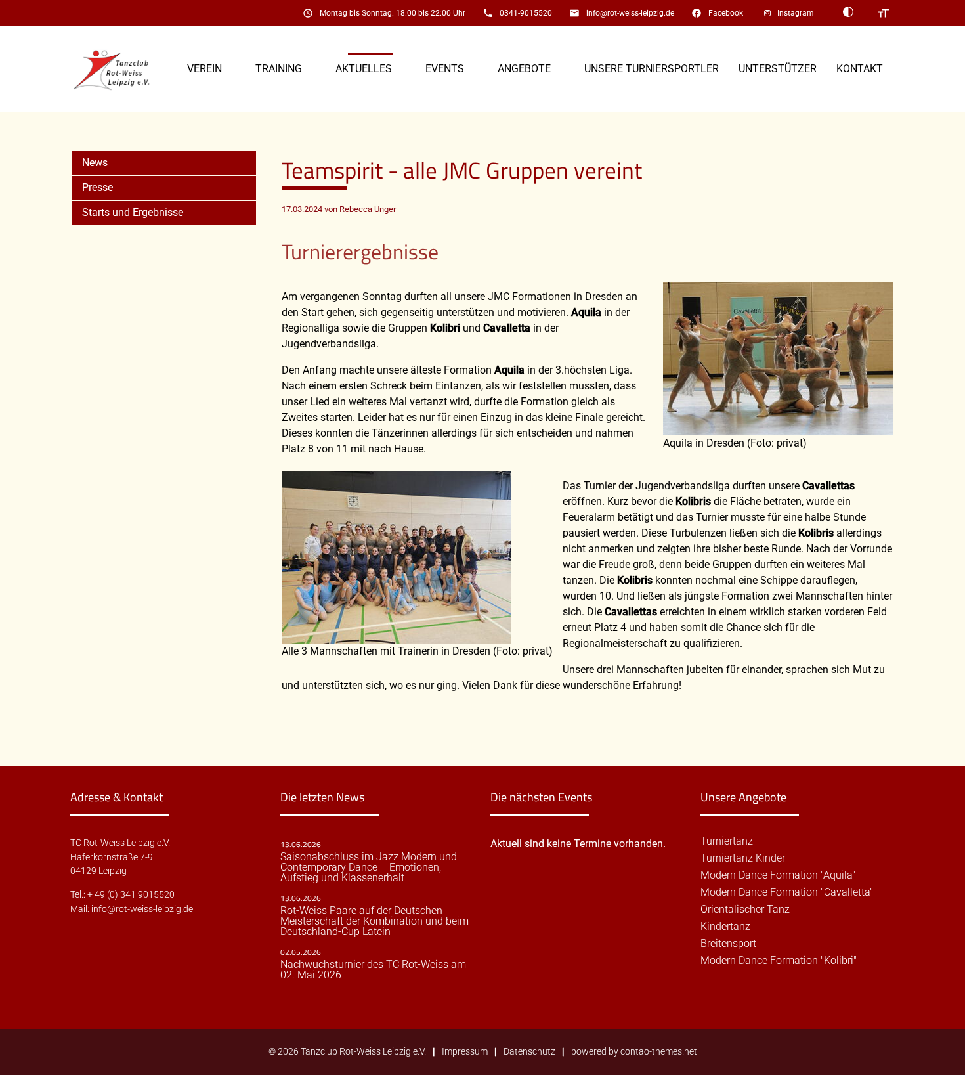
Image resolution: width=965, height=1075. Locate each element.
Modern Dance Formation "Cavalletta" (786, 892)
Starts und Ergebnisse (132, 212)
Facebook (725, 13)
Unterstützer (778, 68)
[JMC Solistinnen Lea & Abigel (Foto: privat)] (778, 427)
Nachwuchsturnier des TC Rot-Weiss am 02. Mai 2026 (373, 969)
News (95, 162)
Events (444, 68)
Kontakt (859, 68)
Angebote (524, 68)
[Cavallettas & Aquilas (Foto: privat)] (396, 635)
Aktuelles (363, 68)
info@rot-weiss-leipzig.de (630, 13)
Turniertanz (726, 841)
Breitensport (728, 943)
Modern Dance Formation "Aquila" (777, 875)
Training (278, 68)
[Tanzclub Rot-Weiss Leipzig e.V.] (118, 69)
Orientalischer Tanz (745, 909)
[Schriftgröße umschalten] (883, 13)
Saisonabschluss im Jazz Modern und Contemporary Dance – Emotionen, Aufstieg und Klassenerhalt (368, 867)
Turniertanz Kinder (742, 858)
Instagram (795, 13)
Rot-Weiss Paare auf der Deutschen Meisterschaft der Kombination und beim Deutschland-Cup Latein (374, 921)
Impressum (465, 1051)
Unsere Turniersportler (651, 68)
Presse (97, 187)
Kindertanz (725, 926)
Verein (204, 68)
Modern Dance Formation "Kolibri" (778, 960)
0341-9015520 (526, 13)
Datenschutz (529, 1051)
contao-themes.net (658, 1051)
